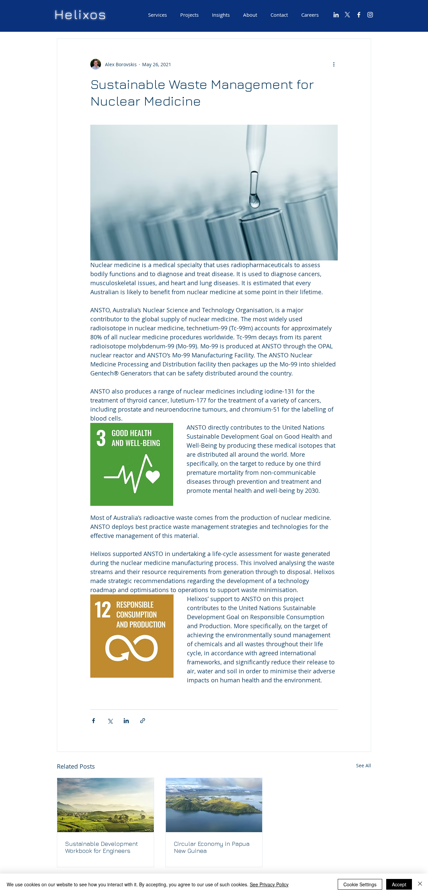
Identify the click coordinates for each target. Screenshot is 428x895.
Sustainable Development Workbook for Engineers (101, 847)
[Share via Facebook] (93, 720)
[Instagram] (370, 14)
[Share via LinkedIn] (126, 720)
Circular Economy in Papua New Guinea (211, 847)
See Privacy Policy (269, 884)
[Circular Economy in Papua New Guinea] (214, 805)
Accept (399, 884)
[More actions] (334, 64)
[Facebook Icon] (358, 14)
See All (363, 765)
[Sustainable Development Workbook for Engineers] (105, 805)
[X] (347, 14)
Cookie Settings (360, 884)
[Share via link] (142, 720)
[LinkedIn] (336, 14)
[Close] (420, 884)
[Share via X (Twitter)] (110, 720)
